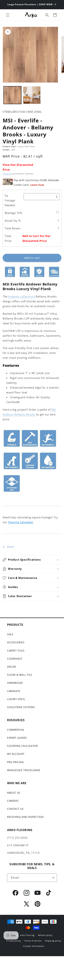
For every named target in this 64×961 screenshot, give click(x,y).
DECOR (11, 666)
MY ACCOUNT (16, 754)
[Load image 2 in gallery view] (32, 95)
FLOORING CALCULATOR (22, 745)
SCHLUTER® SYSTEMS (21, 707)
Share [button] (10, 546)
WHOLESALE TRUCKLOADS (23, 770)
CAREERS (12, 800)
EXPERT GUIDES (17, 737)
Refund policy (45, 935)
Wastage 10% (13, 213)
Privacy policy (13, 940)
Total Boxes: (13, 228)
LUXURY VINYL (16, 699)
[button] (8, 15)
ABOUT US (13, 792)
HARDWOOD (15, 682)
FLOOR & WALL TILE (19, 674)
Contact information (33, 946)
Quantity (8, 251)
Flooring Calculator (20, 522)
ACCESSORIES (16, 642)
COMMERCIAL (16, 729)
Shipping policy (53, 940)
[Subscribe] (53, 877)
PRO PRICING (15, 762)
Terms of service (32, 940)
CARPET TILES (15, 650)
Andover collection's (21, 296)
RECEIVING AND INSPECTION (25, 817)
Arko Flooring (27, 935)
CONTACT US (15, 808)
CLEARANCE (14, 658)
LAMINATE (13, 691)
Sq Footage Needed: (10, 200)
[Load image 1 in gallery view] (12, 95)
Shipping (7, 173)
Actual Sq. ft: (13, 220)
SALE (10, 634)
